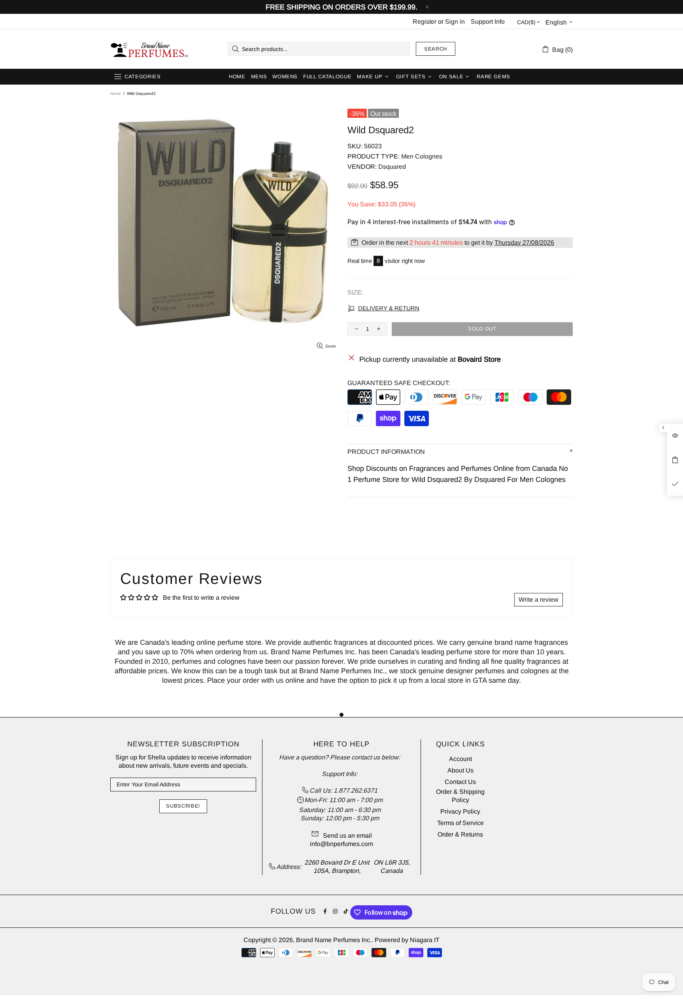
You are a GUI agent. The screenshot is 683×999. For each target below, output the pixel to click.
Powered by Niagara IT (407, 940)
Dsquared (392, 166)
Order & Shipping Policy (460, 795)
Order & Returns (460, 834)
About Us (460, 770)
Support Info (488, 21)
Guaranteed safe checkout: (398, 383)
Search (435, 49)
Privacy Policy (460, 811)
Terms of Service (460, 823)
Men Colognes (421, 156)
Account (460, 758)
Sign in (455, 21)
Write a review (538, 599)
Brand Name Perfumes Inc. (150, 49)
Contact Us (460, 781)
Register (424, 21)
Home (115, 93)
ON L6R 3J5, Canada (392, 866)
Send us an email (347, 835)
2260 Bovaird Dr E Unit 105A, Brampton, (336, 866)
